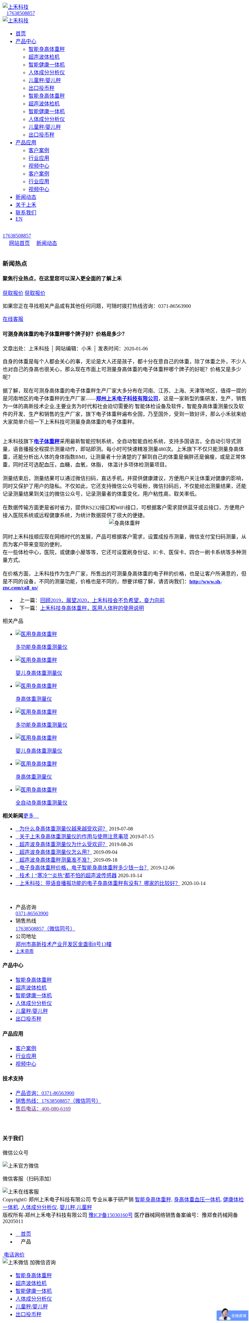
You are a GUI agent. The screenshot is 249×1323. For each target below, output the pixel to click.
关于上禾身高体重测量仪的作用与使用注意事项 (72, 836)
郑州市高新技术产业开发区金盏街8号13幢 (64, 944)
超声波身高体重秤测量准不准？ (54, 860)
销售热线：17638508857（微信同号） (58, 1101)
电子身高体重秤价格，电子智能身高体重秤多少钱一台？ (82, 867)
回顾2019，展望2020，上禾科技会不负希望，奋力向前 (102, 600)
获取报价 (13, 293)
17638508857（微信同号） (45, 928)
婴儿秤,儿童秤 (76, 1207)
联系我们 (26, 212)
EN (19, 219)
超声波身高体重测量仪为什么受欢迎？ (62, 844)
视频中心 (39, 166)
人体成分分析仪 (47, 72)
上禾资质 (25, 951)
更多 (31, 816)
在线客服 (13, 319)
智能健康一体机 (47, 64)
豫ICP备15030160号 (111, 1215)
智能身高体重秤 (47, 49)
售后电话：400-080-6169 (43, 1108)
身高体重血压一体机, (198, 1199)
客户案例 (39, 150)
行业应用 (39, 158)
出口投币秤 (41, 88)
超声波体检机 (44, 57)
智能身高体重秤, (153, 1199)
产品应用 (26, 142)
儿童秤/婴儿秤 (45, 80)
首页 (21, 33)
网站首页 (19, 243)
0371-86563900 (32, 913)
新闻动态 (26, 197)
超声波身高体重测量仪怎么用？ (54, 852)
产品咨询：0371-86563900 (45, 1093)
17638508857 (20, 13)
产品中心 (26, 41)
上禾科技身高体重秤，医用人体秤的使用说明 (92, 608)
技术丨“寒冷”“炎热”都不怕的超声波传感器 (66, 875)
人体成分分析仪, (39, 1207)
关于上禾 (26, 205)
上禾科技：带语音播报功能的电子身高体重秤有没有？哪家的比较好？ (98, 883)
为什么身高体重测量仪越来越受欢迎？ (62, 828)
